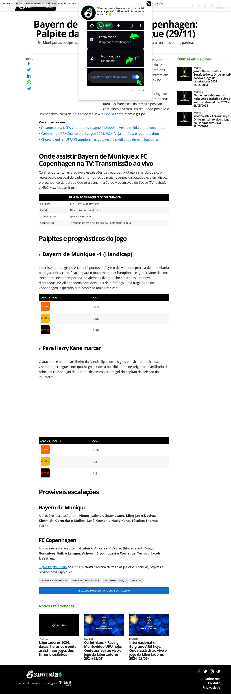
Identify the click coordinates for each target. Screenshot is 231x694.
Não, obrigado (137, 90)
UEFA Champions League (85, 580)
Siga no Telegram (218, 671)
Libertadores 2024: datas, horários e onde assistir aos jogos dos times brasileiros (57, 648)
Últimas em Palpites (194, 59)
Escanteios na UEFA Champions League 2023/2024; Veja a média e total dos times (103, 127)
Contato (214, 683)
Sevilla (109, 114)
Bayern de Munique (153, 60)
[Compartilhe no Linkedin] (29, 76)
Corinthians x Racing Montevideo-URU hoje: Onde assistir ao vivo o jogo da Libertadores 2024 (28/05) (103, 650)
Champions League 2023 (54, 580)
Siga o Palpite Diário (53, 567)
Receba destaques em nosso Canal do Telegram (104, 590)
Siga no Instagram (211, 671)
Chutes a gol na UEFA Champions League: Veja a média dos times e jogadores (100, 139)
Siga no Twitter (205, 671)
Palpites (136, 580)
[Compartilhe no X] (29, 69)
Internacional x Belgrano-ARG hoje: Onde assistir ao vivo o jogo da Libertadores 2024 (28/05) (148, 650)
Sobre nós (212, 678)
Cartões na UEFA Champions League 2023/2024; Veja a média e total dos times (100, 133)
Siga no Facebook (199, 671)
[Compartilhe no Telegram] (29, 88)
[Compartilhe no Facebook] (29, 63)
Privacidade (211, 687)
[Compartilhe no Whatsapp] (29, 82)
